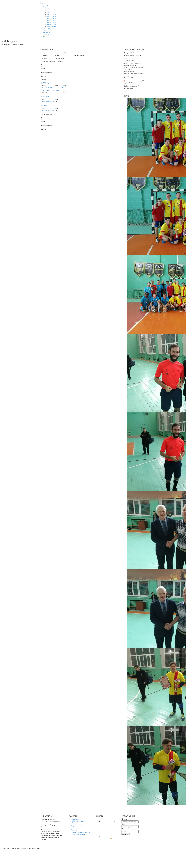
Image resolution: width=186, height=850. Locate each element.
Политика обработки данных (80, 833)
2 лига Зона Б (57, 90)
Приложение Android (78, 834)
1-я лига (51, 110)
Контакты (46, 34)
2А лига (51, 101)
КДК (44, 30)
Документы (46, 32)
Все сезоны (75, 819)
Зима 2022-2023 (47, 88)
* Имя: (123, 824)
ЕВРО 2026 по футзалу (78, 821)
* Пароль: (124, 829)
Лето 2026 (45, 110)
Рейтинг (73, 827)
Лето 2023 (45, 90)
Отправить (125, 834)
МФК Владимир (48, 83)
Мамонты (46, 96)
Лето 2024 (45, 101)
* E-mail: (124, 819)
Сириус (45, 105)
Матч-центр (46, 5)
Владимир (46, 7)
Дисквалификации (77, 825)
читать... (126, 58)
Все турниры (47, 28)
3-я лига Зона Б (58, 88)
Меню (41, 3)
